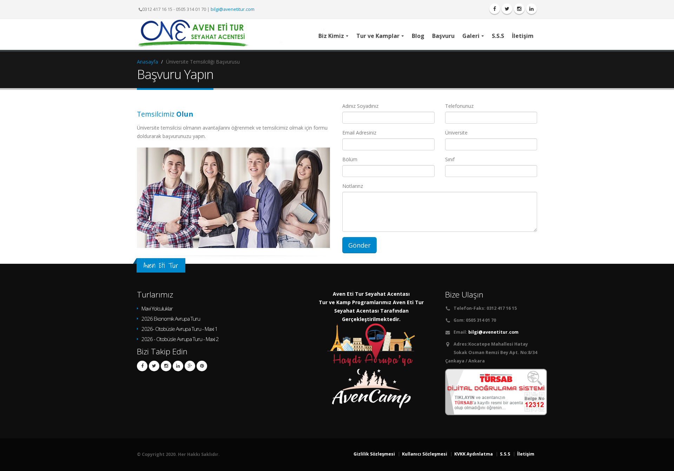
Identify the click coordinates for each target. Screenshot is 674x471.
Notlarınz (352, 186)
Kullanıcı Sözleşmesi (424, 454)
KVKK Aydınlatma (473, 454)
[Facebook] (494, 9)
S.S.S (505, 454)
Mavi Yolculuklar (157, 308)
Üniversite (456, 132)
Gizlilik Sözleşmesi (374, 454)
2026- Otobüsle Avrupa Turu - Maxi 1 (179, 328)
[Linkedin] (178, 366)
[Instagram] (519, 9)
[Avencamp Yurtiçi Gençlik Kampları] (371, 386)
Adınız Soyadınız (360, 106)
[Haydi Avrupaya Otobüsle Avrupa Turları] (371, 344)
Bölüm (349, 159)
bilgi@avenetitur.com (233, 9)
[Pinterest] (202, 366)
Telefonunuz (459, 106)
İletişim (525, 454)
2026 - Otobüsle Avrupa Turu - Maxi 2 (180, 338)
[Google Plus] (190, 366)
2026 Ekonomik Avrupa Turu (170, 318)
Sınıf (450, 159)
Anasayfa (147, 61)
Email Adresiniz (359, 132)
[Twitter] (507, 9)
